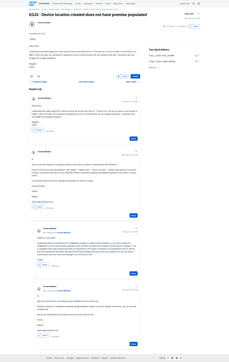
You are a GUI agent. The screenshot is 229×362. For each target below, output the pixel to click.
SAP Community (34, 9)
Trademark (95, 358)
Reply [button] (135, 76)
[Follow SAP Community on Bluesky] (172, 358)
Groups (78, 4)
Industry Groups (54, 9)
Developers (88, 4)
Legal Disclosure (82, 358)
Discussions (77, 9)
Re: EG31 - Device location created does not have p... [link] (101, 9)
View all (152, 68)
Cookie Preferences (118, 358)
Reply (133, 139)
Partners (99, 4)
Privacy (49, 358)
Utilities (32, 39)
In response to (58, 233)
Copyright (70, 358)
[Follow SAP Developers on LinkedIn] (181, 358)
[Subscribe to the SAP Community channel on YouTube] (177, 358)
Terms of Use (59, 358)
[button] (190, 26)
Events (108, 4)
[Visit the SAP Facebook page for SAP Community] (168, 358)
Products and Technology (62, 4)
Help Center (118, 4)
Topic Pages (130, 4)
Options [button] (197, 13)
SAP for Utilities (66, 9)
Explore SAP (185, 4)
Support (104, 358)
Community (43, 3)
